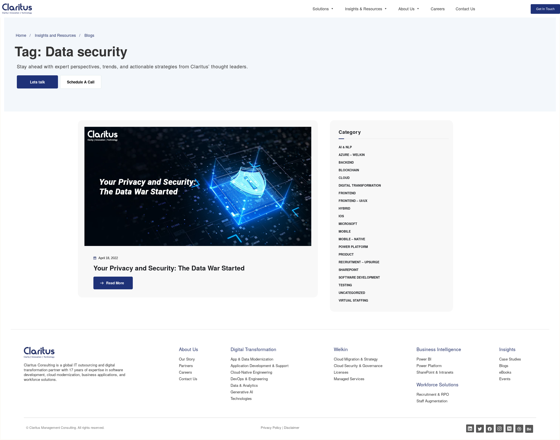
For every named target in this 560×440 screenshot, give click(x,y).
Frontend (347, 193)
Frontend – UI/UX (353, 200)
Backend (346, 162)
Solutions (321, 8)
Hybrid (344, 208)
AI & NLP (345, 147)
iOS (341, 216)
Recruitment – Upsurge (359, 262)
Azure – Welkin (352, 154)
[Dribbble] (519, 429)
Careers (438, 8)
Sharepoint (349, 269)
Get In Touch (545, 8)
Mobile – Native (352, 239)
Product (346, 254)
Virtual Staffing (353, 300)
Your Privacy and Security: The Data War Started (169, 268)
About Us (406, 8)
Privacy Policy (271, 427)
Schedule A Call (80, 82)
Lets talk (37, 82)
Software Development (359, 277)
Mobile (345, 231)
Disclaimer (291, 427)
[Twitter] (480, 429)
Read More (114, 282)
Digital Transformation (360, 185)
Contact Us (465, 8)
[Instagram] (500, 428)
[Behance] (529, 429)
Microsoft (348, 223)
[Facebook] (490, 429)
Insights (507, 349)
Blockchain (349, 170)
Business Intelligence (438, 349)
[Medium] (509, 428)
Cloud (344, 177)
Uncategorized (352, 292)
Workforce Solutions (437, 384)
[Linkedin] (470, 428)
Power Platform (353, 246)
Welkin (341, 349)
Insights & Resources (363, 8)
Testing (345, 285)
